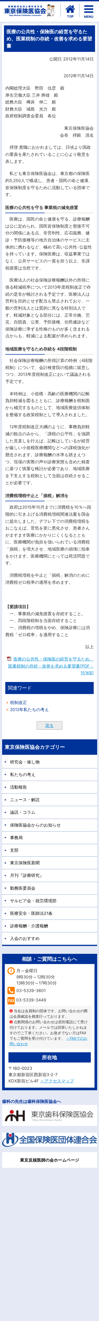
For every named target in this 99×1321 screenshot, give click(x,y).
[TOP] (70, 9)
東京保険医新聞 (25, 862)
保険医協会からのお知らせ (35, 825)
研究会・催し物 (25, 761)
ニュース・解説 (25, 799)
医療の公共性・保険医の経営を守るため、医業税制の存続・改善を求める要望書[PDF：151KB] (51, 666)
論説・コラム (22, 812)
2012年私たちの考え (29, 709)
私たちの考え (22, 774)
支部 (14, 850)
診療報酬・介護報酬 (29, 925)
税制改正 (18, 702)
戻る (49, 725)
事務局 (16, 837)
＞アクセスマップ (57, 1080)
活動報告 (18, 787)
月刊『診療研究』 (27, 875)
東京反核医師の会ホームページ (49, 1160)
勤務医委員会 (22, 888)
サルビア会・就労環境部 (33, 900)
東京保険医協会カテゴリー (35, 747)
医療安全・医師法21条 (31, 913)
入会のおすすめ (25, 938)
